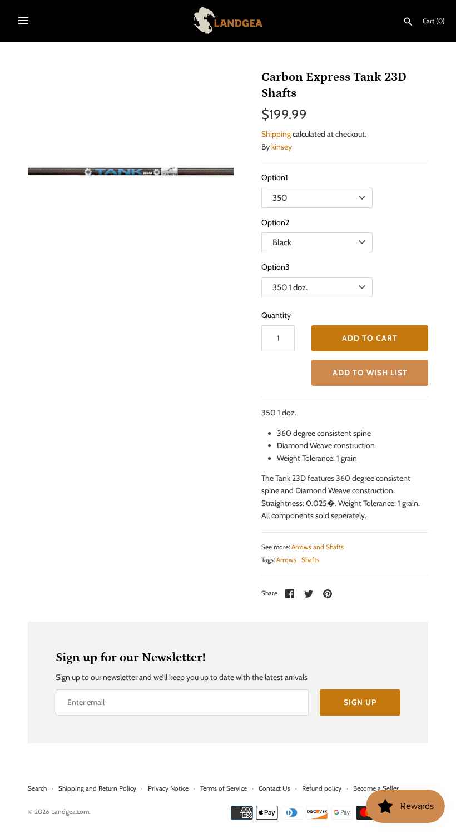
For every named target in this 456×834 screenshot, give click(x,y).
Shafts (310, 560)
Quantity (276, 315)
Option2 (275, 222)
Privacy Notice (168, 788)
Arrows (286, 560)
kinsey (281, 147)
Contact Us (274, 788)
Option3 (275, 267)
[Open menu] (23, 20)
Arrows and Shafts (317, 547)
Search (37, 788)
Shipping (276, 134)
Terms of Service (223, 788)
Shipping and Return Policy (97, 788)
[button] (369, 373)
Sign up (360, 702)
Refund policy (321, 788)
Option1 (274, 177)
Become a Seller (376, 788)
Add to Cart (370, 338)
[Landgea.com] (228, 20)
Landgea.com (70, 812)
